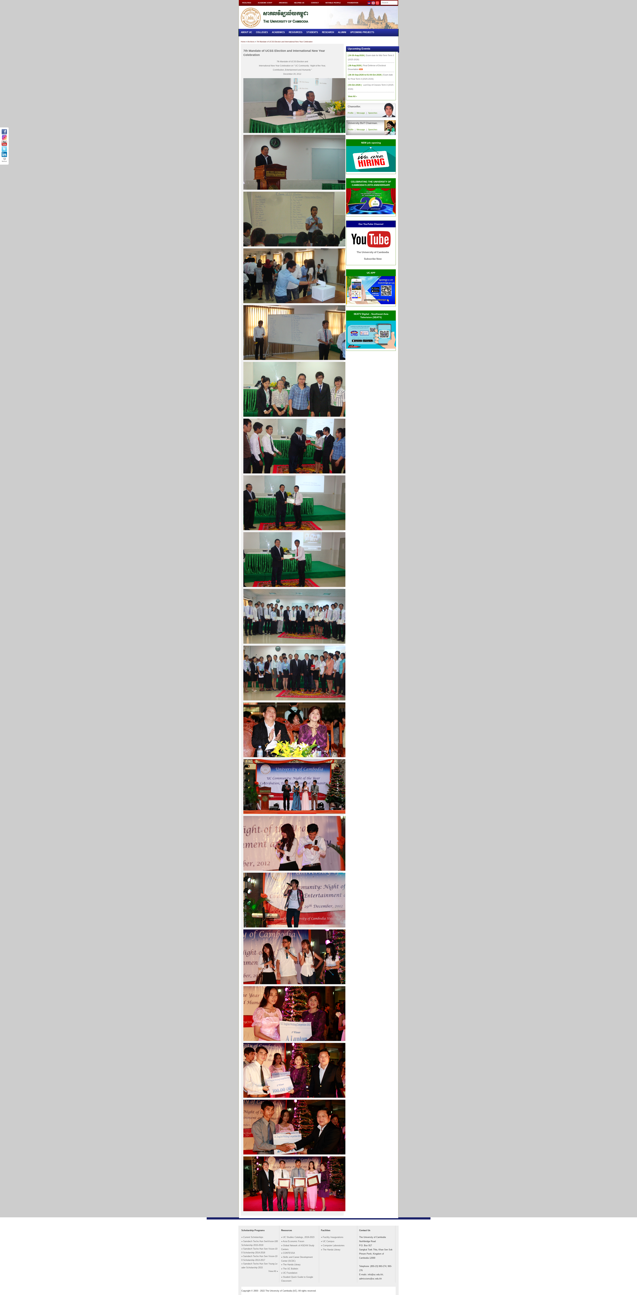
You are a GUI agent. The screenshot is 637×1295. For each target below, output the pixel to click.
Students (312, 32)
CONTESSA (289, 1253)
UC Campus (328, 1241)
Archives (283, 3)
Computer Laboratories (334, 1245)
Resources (295, 32)
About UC (246, 32)
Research (328, 32)
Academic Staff (265, 3)
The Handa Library (292, 1264)
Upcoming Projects (362, 32)
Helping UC (299, 3)
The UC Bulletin (290, 1269)
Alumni (342, 32)
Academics (278, 32)
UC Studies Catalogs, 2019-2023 (298, 1237)
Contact (315, 3)
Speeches (372, 113)
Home (243, 42)
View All (272, 1271)
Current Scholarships (253, 1237)
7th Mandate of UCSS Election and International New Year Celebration (285, 42)
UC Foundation (290, 1273)
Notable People (333, 3)
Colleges (262, 32)
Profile (351, 113)
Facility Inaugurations (333, 1237)
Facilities (246, 3)
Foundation (352, 3)
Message (361, 113)
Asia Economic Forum (293, 1241)
